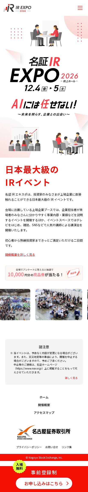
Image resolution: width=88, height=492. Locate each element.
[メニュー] (80, 8)
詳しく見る (71, 378)
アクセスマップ (44, 412)
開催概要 (44, 405)
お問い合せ (51, 447)
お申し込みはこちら (43, 483)
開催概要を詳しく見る (20, 254)
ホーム (44, 397)
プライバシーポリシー (29, 447)
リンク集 (67, 447)
